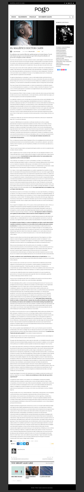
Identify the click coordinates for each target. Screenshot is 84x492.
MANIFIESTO (22, 17)
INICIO (13, 17)
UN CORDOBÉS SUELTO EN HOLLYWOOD (20, 459)
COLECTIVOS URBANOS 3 (47, 459)
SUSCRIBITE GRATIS (45, 17)
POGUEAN (32, 17)
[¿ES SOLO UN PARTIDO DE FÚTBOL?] (32, 470)
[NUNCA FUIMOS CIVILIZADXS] (18, 470)
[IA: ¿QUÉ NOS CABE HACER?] (46, 470)
